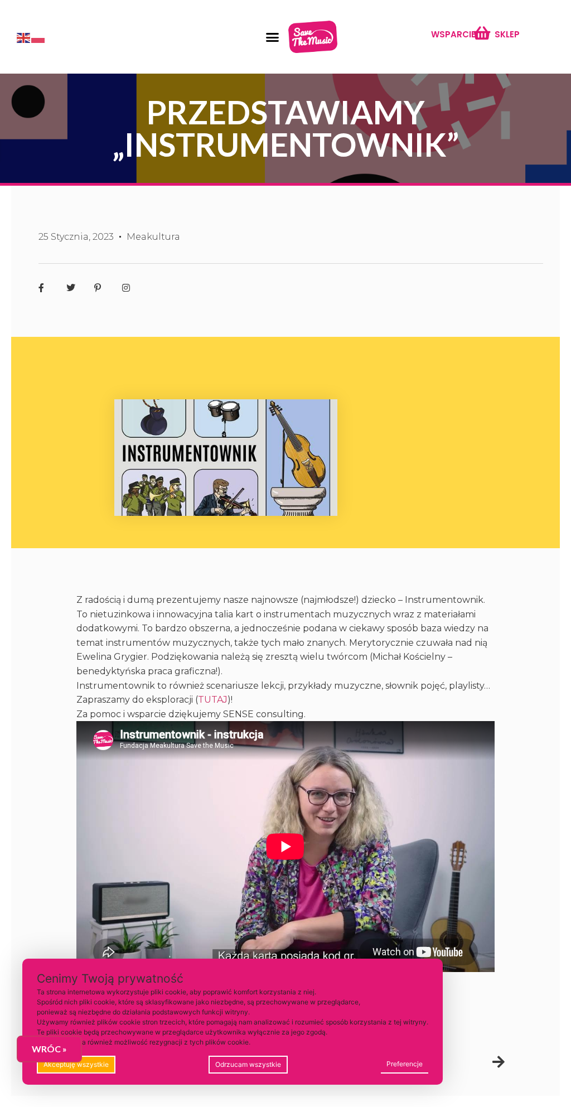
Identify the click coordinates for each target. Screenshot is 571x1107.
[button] (272, 36)
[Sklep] (481, 32)
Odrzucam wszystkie (248, 1064)
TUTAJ (213, 699)
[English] (24, 36)
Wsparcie (453, 34)
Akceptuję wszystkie (76, 1064)
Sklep (507, 34)
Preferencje (404, 1064)
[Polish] (38, 36)
